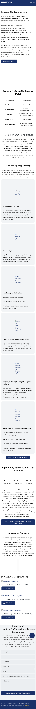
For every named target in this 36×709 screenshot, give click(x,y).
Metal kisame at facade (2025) (18, 585)
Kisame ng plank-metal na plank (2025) (18, 614)
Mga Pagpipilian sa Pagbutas (13, 293)
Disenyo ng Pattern (10, 251)
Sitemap (27, 705)
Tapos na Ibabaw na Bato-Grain (7, 482)
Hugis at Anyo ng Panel (11, 206)
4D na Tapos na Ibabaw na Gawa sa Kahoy (18, 482)
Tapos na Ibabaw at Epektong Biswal (16, 339)
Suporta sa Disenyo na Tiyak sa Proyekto (17, 428)
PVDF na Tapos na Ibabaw (29, 482)
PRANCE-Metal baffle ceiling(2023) (18, 599)
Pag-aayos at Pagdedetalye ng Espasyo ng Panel (17, 383)
